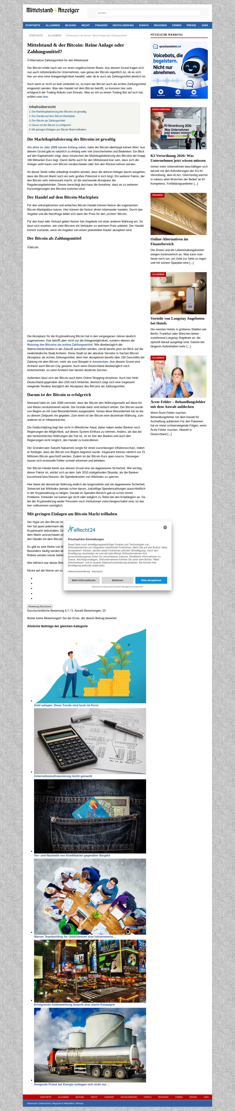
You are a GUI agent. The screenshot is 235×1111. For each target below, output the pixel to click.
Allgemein (53, 25)
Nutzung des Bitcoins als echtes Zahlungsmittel (60, 344)
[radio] (90, 594)
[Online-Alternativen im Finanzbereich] (179, 214)
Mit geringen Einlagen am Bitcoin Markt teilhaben (59, 129)
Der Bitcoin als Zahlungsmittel (48, 120)
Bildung (70, 25)
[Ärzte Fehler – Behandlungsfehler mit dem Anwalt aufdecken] (179, 377)
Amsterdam (100, 361)
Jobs (204, 25)
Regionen (160, 25)
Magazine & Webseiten (63, 1103)
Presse (191, 25)
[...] (196, 183)
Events (144, 25)
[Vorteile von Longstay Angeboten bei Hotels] (179, 293)
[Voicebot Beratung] (179, 96)
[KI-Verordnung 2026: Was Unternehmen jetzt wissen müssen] (179, 129)
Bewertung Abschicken (40, 606)
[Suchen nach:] (148, 13)
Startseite (32, 25)
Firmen (176, 25)
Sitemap (79, 1103)
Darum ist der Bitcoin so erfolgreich (51, 125)
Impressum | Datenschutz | (39, 1103)
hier (45, 96)
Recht (86, 25)
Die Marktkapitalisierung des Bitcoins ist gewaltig (59, 111)
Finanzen (101, 25)
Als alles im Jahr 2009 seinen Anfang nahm (56, 147)
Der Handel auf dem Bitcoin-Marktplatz (53, 116)
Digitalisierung (123, 25)
